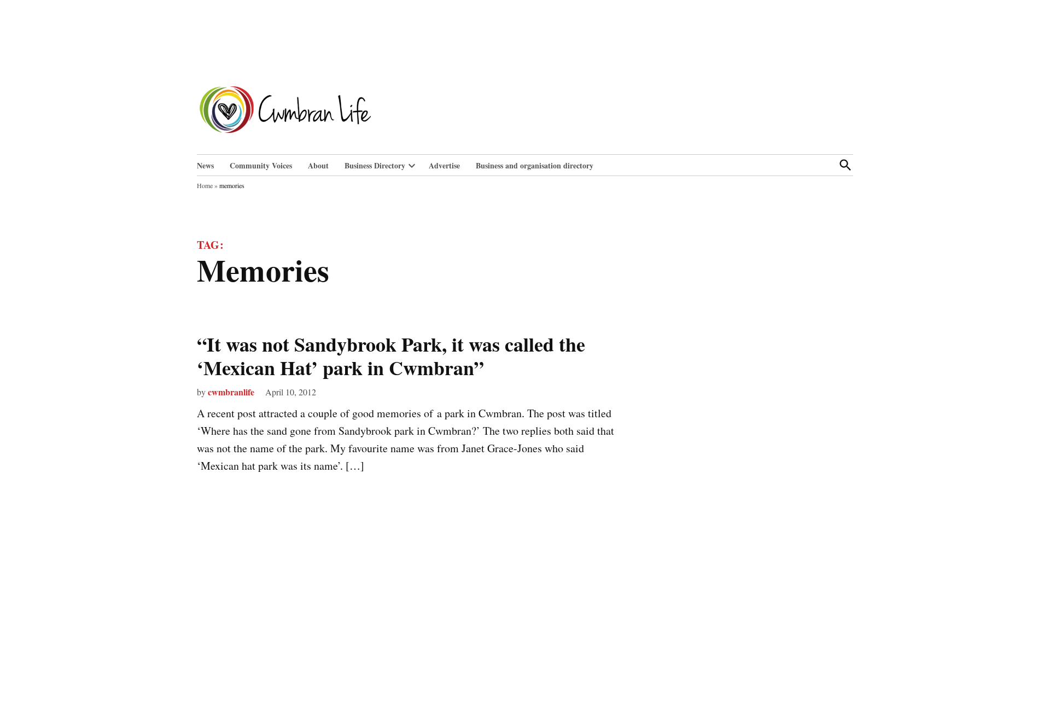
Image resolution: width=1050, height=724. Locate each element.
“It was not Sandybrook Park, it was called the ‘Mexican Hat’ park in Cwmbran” (391, 356)
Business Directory (375, 165)
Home (205, 185)
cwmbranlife (231, 392)
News (205, 165)
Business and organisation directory (534, 165)
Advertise (444, 165)
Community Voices (261, 165)
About (318, 165)
